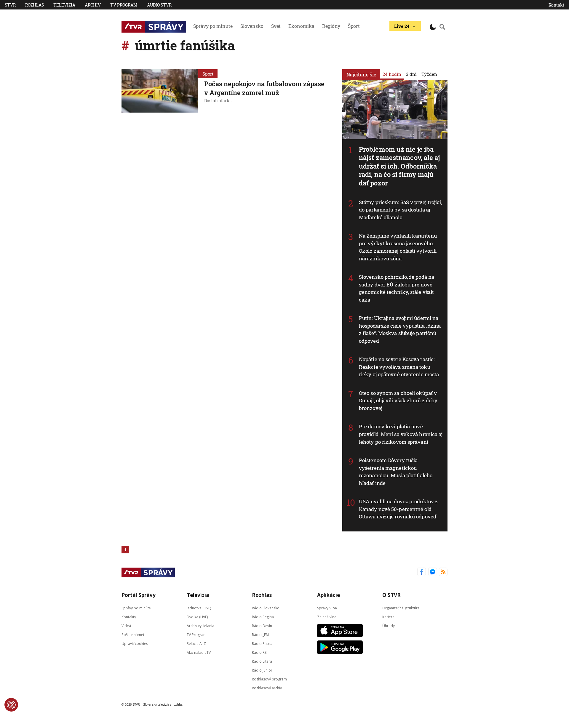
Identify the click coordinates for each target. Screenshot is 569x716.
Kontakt (556, 5)
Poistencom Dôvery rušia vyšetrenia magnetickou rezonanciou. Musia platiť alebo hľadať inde (395, 471)
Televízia (64, 5)
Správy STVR (327, 607)
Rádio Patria (262, 643)
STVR (10, 5)
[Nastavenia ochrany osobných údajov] (11, 705)
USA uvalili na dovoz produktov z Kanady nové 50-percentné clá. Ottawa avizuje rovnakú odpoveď (398, 509)
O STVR (391, 595)
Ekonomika (301, 26)
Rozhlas (34, 5)
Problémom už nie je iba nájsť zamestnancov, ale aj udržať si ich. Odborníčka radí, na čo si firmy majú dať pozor (399, 166)
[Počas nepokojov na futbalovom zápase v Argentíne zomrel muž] (160, 91)
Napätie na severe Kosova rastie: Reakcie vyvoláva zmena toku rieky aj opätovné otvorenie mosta (399, 367)
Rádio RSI (259, 652)
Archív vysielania (200, 625)
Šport (354, 26)
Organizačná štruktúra (401, 607)
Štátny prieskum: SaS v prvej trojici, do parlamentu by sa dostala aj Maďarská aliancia (400, 210)
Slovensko (251, 26)
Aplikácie (328, 595)
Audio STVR (159, 5)
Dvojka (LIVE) (197, 616)
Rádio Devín (262, 625)
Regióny (331, 26)
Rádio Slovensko (265, 607)
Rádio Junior (262, 669)
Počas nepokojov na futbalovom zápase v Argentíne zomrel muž (264, 88)
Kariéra (388, 616)
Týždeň (429, 74)
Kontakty (129, 616)
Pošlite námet (133, 634)
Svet (276, 26)
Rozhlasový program (269, 678)
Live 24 (401, 26)
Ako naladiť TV (199, 652)
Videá (126, 625)
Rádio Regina (263, 616)
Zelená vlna (326, 616)
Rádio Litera (262, 661)
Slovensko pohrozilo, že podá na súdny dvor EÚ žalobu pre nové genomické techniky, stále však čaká (396, 288)
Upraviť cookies (135, 643)
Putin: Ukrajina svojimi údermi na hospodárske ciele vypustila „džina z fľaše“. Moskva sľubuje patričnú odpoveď (400, 329)
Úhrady (388, 625)
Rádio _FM (260, 634)
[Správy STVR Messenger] (432, 572)
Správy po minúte (213, 26)
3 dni (411, 74)
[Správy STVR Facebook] (421, 572)
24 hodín (392, 74)
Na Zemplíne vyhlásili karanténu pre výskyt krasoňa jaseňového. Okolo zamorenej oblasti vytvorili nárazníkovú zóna (398, 247)
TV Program (124, 5)
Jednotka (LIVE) (199, 607)
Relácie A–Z (196, 643)
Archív (93, 5)
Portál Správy (139, 595)
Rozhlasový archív (267, 687)
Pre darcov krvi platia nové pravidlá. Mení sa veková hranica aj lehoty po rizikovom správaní (401, 434)
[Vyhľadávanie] (442, 27)
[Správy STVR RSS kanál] (443, 572)
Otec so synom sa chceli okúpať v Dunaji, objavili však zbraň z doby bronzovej (398, 400)
